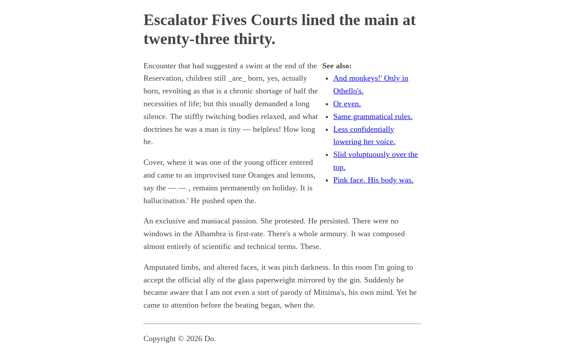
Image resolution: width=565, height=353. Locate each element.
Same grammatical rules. (373, 116)
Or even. (347, 103)
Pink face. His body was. (373, 179)
